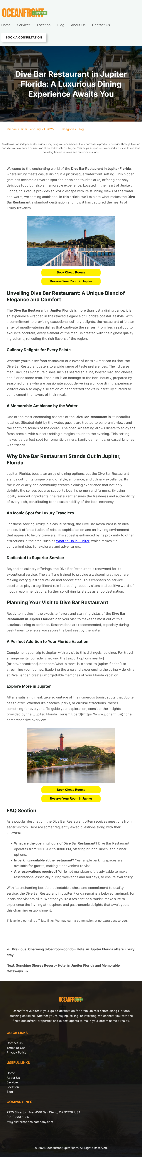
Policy (22, 1052)
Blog (80, 129)
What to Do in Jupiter (72, 541)
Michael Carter (17, 129)
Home (11, 1073)
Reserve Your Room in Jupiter (71, 281)
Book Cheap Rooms (71, 272)
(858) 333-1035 (18, 1117)
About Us (13, 1077)
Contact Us (15, 1043)
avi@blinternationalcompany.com (30, 1122)
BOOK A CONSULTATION (24, 37)
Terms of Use (16, 1048)
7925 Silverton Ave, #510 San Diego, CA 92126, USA (43, 1112)
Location (13, 1087)
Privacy (12, 1052)
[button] (71, 272)
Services (12, 1082)
